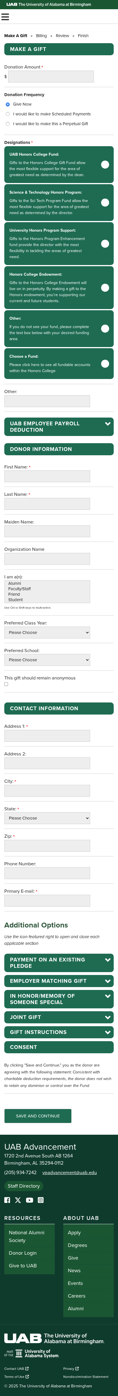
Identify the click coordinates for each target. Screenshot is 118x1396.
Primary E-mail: (20, 891)
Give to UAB (23, 1265)
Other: (49, 328)
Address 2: (15, 754)
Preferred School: (22, 651)
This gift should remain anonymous (40, 678)
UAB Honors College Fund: (47, 164)
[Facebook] (7, 1200)
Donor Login (23, 1253)
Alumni (76, 1308)
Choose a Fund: (50, 363)
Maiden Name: (19, 522)
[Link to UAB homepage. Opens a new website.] (54, 1340)
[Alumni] (47, 583)
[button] (59, 427)
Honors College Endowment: (47, 287)
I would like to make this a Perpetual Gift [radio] (50, 123)
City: (9, 781)
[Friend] (47, 594)
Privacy (68, 1369)
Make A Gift (15, 35)
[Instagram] (41, 1200)
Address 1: (15, 726)
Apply (74, 1232)
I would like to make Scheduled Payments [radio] (52, 114)
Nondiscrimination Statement (86, 1376)
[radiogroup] (59, 114)
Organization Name (24, 549)
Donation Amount (23, 67)
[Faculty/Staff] (47, 589)
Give (73, 1258)
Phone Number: (20, 864)
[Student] (47, 600)
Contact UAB (14, 1369)
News (74, 1270)
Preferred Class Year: (25, 623)
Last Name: (16, 494)
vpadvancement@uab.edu (69, 1173)
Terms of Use (14, 1377)
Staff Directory (24, 1186)
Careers (76, 1296)
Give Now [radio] (22, 104)
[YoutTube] (29, 1200)
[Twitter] (18, 1200)
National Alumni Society (26, 1236)
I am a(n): (13, 577)
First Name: (16, 467)
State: (10, 809)
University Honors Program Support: (47, 243)
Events (75, 1283)
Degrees (77, 1245)
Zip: (8, 836)
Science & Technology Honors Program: (49, 202)
